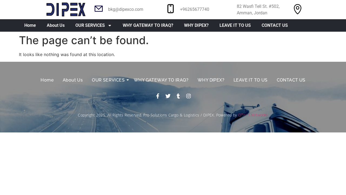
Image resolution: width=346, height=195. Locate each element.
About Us (56, 25)
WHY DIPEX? (196, 25)
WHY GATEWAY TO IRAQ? (148, 25)
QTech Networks (253, 115)
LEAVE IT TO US (235, 25)
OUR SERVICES (90, 25)
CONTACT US (275, 25)
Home (30, 25)
